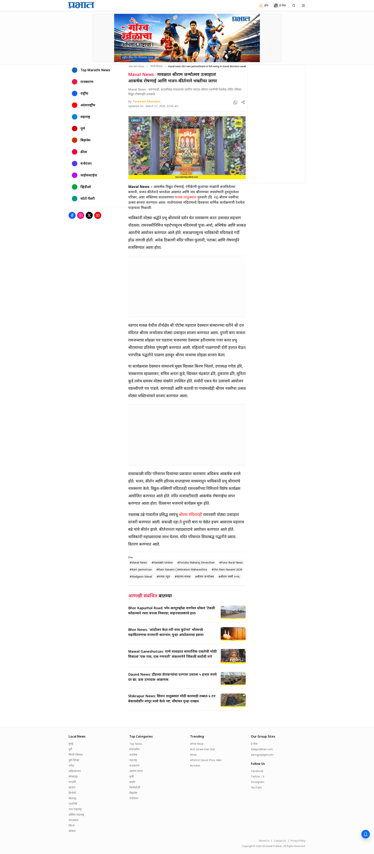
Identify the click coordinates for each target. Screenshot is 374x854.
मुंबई (71, 744)
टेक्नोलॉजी (134, 787)
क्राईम (132, 782)
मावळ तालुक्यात (185, 197)
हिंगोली (72, 793)
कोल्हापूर (73, 776)
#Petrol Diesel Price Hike (205, 760)
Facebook (257, 771)
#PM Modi (196, 744)
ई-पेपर (254, 744)
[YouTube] (97, 215)
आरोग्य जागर (136, 771)
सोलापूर (73, 798)
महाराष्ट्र (133, 760)
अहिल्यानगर (75, 771)
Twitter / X (257, 776)
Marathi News (136, 66)
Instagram (257, 782)
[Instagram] (80, 215)
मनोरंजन (133, 798)
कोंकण (72, 831)
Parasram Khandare (147, 101)
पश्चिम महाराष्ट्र (76, 814)
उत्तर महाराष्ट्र (75, 809)
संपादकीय (134, 749)
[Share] (243, 102)
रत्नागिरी (73, 804)
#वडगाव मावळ (183, 576)
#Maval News (138, 562)
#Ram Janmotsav (141, 569)
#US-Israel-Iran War (202, 749)
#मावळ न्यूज (163, 576)
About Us (264, 840)
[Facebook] (72, 215)
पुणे (70, 749)
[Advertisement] (187, 286)
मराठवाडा (74, 820)
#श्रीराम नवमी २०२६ (229, 576)
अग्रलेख (133, 754)
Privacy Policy (298, 840)
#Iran (193, 754)
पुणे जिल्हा (74, 760)
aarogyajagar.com (262, 754)
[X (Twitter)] (89, 215)
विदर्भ (71, 825)
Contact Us (280, 840)
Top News (135, 744)
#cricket (195, 765)
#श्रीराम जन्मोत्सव (204, 576)
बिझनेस (133, 793)
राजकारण (134, 765)
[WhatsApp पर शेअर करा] (235, 102)
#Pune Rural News (231, 562)
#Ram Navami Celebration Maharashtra (181, 569)
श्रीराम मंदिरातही (190, 514)
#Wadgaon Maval (141, 576)
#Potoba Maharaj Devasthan (196, 562)
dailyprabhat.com (262, 749)
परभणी (72, 782)
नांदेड (71, 765)
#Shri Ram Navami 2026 (227, 569)
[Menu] (303, 5)
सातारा (72, 787)
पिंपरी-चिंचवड (156, 66)
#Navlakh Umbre (162, 562)
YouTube (256, 787)
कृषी (131, 776)
